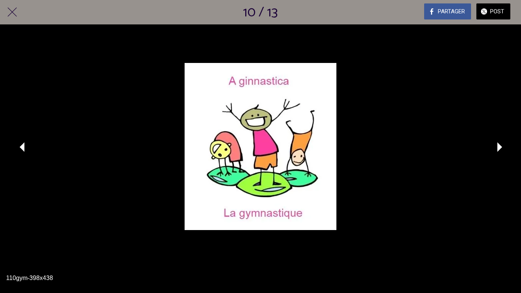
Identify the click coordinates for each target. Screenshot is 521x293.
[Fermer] (12, 12)
